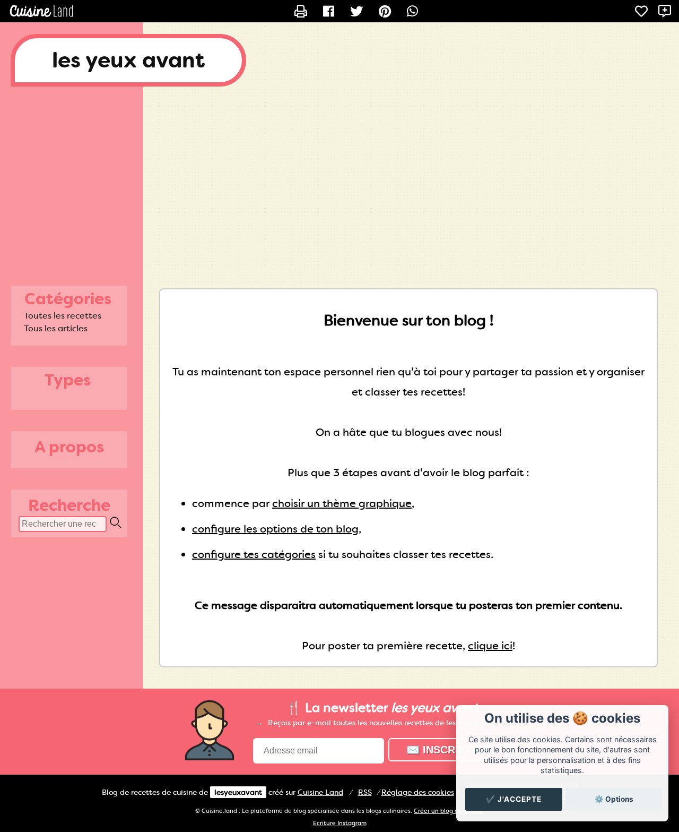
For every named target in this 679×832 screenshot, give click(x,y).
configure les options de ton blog (275, 529)
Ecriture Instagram (340, 823)
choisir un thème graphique (342, 503)
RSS (365, 792)
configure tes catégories (254, 554)
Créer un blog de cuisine (449, 811)
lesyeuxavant (238, 792)
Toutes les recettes (62, 315)
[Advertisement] (339, 182)
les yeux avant (128, 60)
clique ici (490, 646)
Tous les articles (56, 328)
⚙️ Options (614, 799)
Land (320, 792)
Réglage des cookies (417, 792)
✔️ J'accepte (514, 799)
